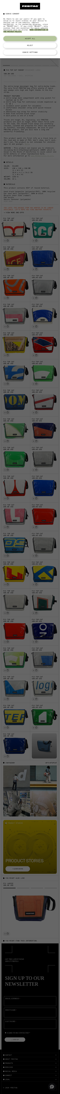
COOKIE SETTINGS (30, 52)
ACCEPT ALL (30, 39)
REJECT (30, 45)
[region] (30, 29)
